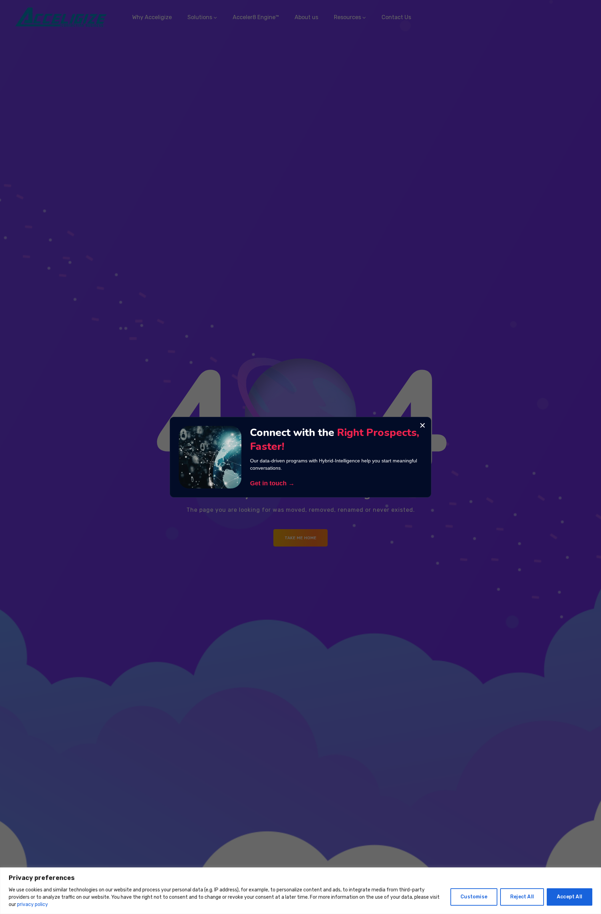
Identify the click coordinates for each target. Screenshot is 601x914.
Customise (473, 897)
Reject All (522, 897)
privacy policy (32, 904)
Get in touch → (272, 483)
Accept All (569, 897)
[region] (300, 890)
